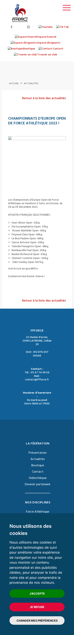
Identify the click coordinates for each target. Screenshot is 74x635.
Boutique (37, 465)
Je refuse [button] (37, 607)
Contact (37, 471)
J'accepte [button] (37, 593)
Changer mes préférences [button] (37, 620)
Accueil (14, 83)
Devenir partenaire (37, 484)
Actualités (31, 83)
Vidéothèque (38, 478)
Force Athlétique (37, 511)
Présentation (38, 453)
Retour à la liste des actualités (44, 98)
